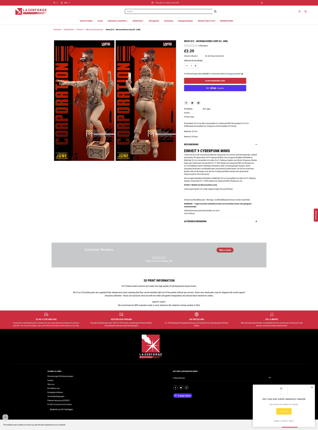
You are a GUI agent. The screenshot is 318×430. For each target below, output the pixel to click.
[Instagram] (186, 387)
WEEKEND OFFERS (226, 21)
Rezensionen (168, 21)
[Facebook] (186, 103)
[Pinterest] (198, 103)
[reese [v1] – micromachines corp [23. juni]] (84, 100)
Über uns (50, 384)
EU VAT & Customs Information (59, 404)
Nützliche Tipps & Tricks (206, 21)
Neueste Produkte (86, 21)
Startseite (57, 30)
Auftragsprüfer (154, 21)
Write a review (225, 250)
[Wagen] (305, 11)
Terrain (100, 21)
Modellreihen (138, 21)
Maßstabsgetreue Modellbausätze (216, 117)
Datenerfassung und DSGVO (58, 400)
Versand (201, 56)
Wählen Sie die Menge (193, 61)
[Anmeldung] (299, 11)
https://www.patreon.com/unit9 (207, 213)
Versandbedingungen (55, 396)
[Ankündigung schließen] (262, 3)
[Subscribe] (269, 378)
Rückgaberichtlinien (55, 392)
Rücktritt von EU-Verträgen (61, 409)
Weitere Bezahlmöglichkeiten (215, 94)
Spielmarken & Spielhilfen (117, 21)
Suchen (50, 380)
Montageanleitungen (185, 21)
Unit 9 (205, 113)
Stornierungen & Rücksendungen (60, 376)
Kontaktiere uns (53, 388)
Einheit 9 (80, 30)
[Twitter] (192, 103)
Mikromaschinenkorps (94, 30)
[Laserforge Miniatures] (30, 11)
